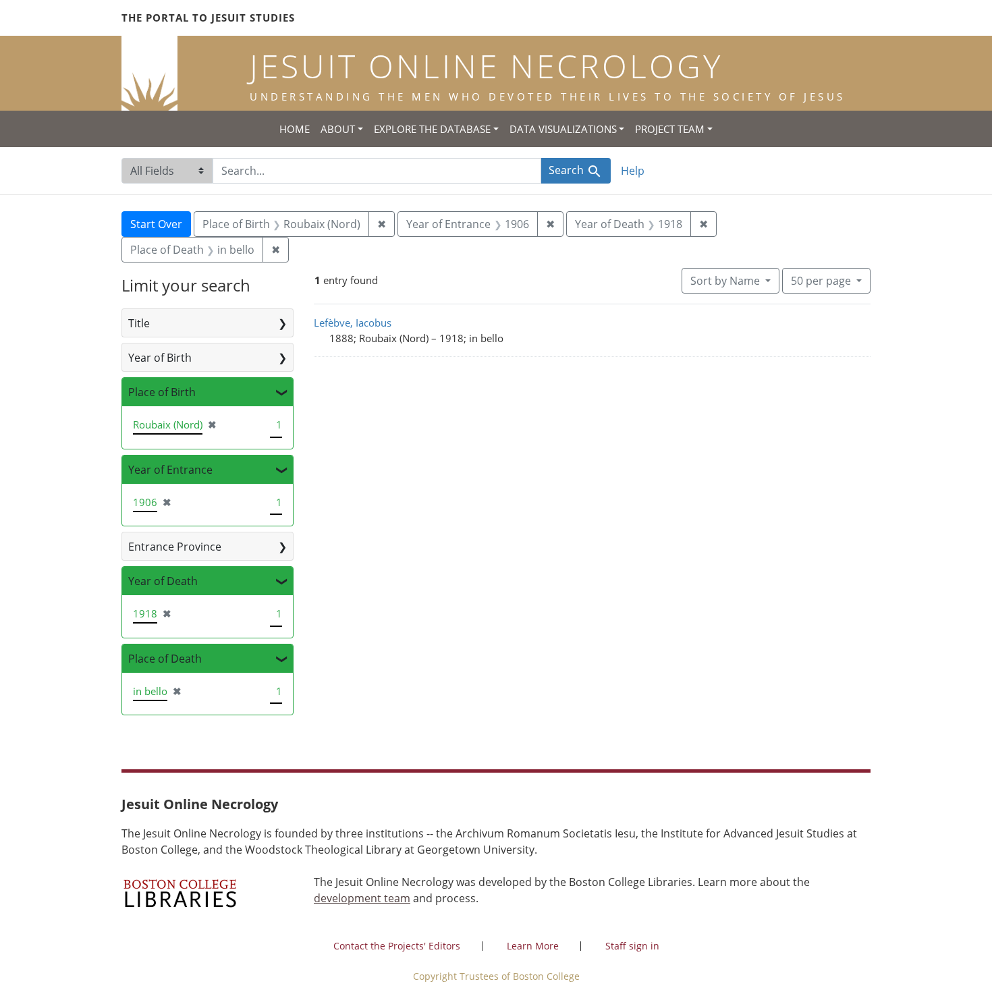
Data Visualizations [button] (563, 129)
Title (139, 323)
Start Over (156, 224)
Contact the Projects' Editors (396, 945)
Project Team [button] (670, 129)
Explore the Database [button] (432, 129)
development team (362, 898)
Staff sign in (632, 945)
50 (821, 280)
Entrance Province (174, 546)
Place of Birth (162, 392)
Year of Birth (160, 357)
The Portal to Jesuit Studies (208, 17)
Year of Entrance (170, 469)
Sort (725, 280)
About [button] (338, 129)
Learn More (533, 945)
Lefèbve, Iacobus (352, 322)
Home (294, 129)
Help (632, 170)
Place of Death (165, 658)
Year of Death (163, 581)
